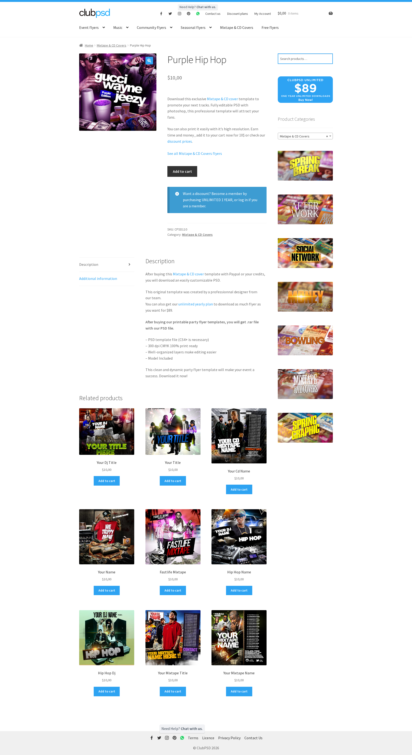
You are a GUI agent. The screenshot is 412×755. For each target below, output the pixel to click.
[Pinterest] (188, 13)
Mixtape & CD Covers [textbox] (304, 136)
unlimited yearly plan (195, 304)
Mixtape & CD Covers (236, 27)
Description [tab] (88, 264)
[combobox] (305, 136)
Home (89, 45)
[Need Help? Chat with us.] (182, 738)
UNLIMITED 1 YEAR (217, 199)
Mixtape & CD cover (223, 98)
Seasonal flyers (193, 27)
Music (117, 27)
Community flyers (151, 27)
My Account (262, 13)
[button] (149, 60)
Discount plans (237, 13)
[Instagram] (179, 13)
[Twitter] (170, 13)
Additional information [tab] (98, 278)
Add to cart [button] (106, 481)
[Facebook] (161, 13)
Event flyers (89, 27)
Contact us (213, 13)
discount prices (179, 141)
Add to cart (182, 171)
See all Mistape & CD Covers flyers (194, 153)
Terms (193, 737)
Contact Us (253, 737)
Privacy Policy (229, 737)
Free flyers (270, 27)
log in (243, 199)
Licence (208, 737)
